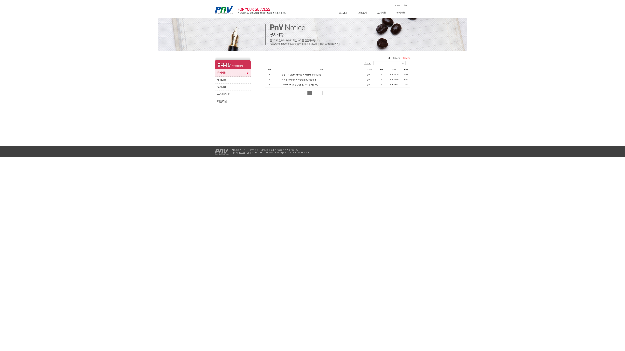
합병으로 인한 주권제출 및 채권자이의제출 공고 (302, 74)
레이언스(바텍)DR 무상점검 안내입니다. (299, 79)
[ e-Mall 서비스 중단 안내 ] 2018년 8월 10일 (300, 85)
